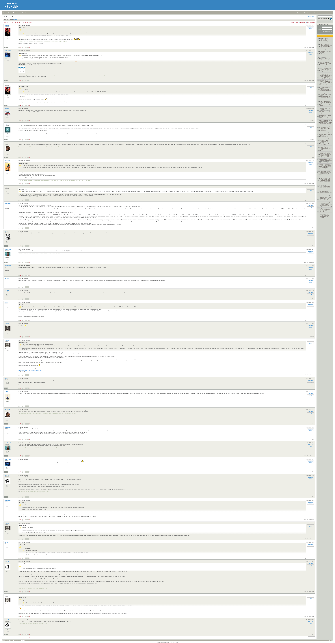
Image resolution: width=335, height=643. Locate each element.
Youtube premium (324, 136)
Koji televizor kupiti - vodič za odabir (325, 71)
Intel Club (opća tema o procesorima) (325, 49)
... (13, 22)
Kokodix (7, 278)
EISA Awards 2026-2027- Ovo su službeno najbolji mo (326, 99)
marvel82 (7, 290)
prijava (298, 12)
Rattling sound (323, 116)
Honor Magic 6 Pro (324, 146)
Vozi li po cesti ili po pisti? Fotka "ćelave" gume (325, 198)
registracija (302, 12)
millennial (7, 323)
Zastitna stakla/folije (324, 191)
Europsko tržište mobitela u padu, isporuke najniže (326, 153)
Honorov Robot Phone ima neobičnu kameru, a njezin (325, 78)
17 (25, 22)
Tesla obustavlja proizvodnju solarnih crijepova (326, 85)
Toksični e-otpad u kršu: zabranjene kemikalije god (325, 59)
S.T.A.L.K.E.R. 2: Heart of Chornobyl (325, 56)
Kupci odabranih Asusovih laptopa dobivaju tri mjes (325, 209)
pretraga (330, 12)
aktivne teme (309, 12)
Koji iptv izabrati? (323, 64)
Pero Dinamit (8, 249)
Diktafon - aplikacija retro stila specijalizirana (325, 214)
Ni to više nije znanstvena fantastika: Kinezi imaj (325, 173)
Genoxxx (7, 108)
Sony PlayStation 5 (324, 40)
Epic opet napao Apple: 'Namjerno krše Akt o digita (326, 118)
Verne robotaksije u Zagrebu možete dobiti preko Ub (326, 76)
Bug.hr (5, 12)
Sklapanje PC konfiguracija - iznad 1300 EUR (326, 138)
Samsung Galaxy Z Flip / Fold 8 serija (325, 105)
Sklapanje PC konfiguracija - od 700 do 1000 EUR (326, 132)
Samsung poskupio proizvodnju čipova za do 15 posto (326, 148)
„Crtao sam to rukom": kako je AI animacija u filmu (326, 205)
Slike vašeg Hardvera (324, 161)
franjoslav (7, 124)
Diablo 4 (322, 211)
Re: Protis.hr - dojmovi (24, 25)
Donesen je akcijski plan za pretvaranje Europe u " (326, 121)
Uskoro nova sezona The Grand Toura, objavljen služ (326, 189)
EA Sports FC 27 (323, 210)
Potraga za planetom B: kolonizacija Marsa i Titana (325, 92)
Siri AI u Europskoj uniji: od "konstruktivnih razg (325, 203)
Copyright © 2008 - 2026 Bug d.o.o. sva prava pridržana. (168, 642)
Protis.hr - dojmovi (23, 108)
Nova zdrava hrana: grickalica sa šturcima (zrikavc (325, 108)
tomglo (6, 187)
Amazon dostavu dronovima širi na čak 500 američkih (326, 123)
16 (23, 22)
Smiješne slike (323, 185)
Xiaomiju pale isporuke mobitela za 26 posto (325, 74)
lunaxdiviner (8, 203)
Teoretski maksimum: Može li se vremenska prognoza (326, 193)
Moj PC (6, 47)
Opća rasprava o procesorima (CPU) (324, 39)
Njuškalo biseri (323, 61)
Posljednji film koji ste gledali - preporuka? (326, 196)
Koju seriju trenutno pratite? (326, 206)
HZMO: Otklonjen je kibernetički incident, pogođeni (324, 216)
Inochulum (7, 143)
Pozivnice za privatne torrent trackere (324, 183)
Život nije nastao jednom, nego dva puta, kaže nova (325, 187)
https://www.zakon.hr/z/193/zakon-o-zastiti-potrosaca (30, 370)
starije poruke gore (311, 22)
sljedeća (30, 22)
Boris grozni (8, 50)
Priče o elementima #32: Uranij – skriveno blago (325, 179)
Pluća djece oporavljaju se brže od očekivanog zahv (325, 144)
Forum (9, 12)
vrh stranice (330, 640)
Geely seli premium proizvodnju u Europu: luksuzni (325, 141)
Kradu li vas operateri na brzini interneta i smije (325, 69)
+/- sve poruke (294, 22)
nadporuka (311, 47)
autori (325, 12)
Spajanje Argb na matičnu (325, 115)
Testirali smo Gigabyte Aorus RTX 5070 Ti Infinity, (326, 63)
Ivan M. (6, 391)
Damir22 (7, 475)
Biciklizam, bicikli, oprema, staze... (325, 95)
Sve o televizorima (324, 80)
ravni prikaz (302, 22)
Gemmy (7, 378)
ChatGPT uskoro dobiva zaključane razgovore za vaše (325, 112)
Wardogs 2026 (323, 130)
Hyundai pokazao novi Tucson (325, 88)
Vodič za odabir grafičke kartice (325, 47)
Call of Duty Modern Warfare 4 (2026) (326, 135)
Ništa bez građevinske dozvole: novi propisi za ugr (326, 45)
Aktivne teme (321, 36)
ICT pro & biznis (16, 12)
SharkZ (6, 302)
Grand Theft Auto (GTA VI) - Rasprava (326, 52)
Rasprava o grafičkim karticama (324, 42)
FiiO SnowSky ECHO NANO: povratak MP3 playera (325, 128)
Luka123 (7, 25)
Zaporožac (7, 160)
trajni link (306, 47)
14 (19, 22)
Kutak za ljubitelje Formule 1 (326, 53)
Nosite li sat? (323, 57)
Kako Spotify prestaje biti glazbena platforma (325, 167)
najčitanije (315, 12)
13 (17, 22)
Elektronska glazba (324, 162)
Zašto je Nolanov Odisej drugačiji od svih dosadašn (326, 160)
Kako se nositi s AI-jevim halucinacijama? (325, 157)
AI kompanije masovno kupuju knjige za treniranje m (326, 97)
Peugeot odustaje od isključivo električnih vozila (325, 90)
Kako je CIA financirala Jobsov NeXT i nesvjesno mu (325, 102)
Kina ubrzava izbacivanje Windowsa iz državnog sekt (326, 125)
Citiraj (310, 28)
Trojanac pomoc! (323, 150)
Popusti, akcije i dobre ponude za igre (325, 200)
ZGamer (7, 231)
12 (15, 22)
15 (21, 22)
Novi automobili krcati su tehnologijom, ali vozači (325, 155)
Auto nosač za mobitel (325, 171)
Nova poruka (311, 16)
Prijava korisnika (323, 24)
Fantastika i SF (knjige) (325, 110)
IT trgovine (24, 12)
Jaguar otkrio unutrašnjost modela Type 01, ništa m (325, 165)
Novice (6, 542)
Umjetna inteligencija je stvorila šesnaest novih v (325, 181)
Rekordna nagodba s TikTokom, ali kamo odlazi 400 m (325, 175)
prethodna (6, 22)
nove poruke (320, 12)
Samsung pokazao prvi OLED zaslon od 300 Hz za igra (326, 82)
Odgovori (310, 27)
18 (27, 22)
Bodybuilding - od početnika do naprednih (326, 67)
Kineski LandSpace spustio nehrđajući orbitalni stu (326, 169)
